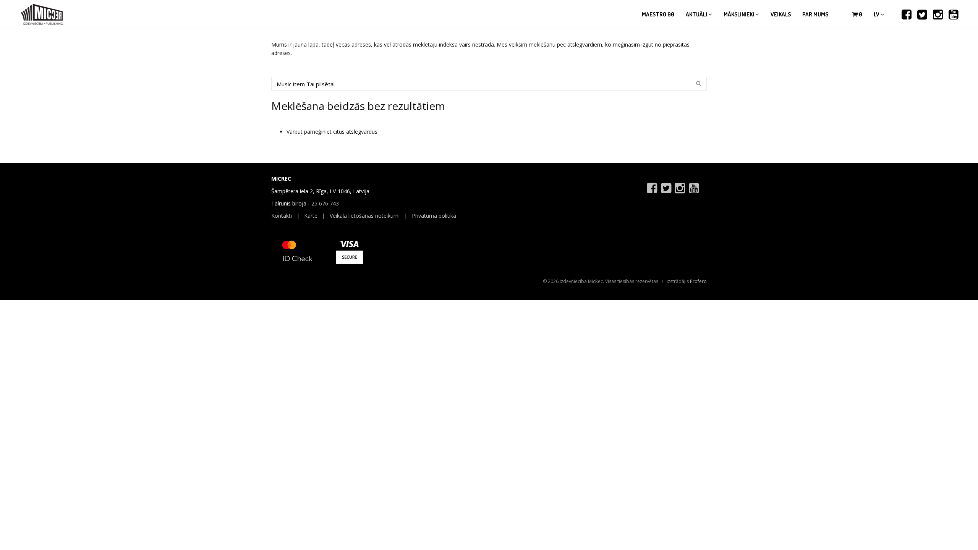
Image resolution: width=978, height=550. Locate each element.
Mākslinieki (739, 14)
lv (877, 14)
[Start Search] (698, 83)
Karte (310, 215)
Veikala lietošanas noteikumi (365, 215)
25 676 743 (325, 203)
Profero (698, 281)
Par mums (815, 14)
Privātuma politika (434, 215)
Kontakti (281, 215)
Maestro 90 (658, 14)
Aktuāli (697, 14)
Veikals (781, 14)
